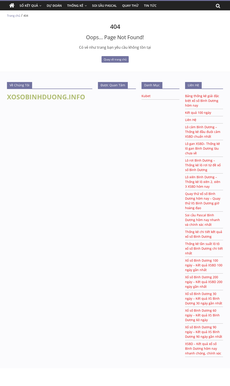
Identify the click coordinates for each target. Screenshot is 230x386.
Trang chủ (13, 16)
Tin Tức (150, 5)
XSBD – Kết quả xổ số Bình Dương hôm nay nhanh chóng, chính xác (203, 348)
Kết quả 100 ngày (198, 112)
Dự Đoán (54, 5)
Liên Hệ (190, 120)
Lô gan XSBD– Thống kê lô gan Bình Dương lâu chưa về (202, 148)
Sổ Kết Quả (29, 5)
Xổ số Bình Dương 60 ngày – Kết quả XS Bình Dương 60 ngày (202, 315)
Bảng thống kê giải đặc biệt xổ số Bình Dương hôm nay (202, 100)
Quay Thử (130, 5)
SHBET (5, 370)
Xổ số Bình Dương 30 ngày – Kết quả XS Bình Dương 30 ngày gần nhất (203, 298)
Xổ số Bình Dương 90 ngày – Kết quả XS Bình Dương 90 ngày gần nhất (203, 332)
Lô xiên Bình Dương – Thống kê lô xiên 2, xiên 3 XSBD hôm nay (202, 182)
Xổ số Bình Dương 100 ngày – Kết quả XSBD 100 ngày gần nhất (203, 265)
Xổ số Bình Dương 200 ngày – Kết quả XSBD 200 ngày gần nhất (203, 282)
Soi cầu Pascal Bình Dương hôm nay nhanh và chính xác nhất (202, 220)
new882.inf (48, 375)
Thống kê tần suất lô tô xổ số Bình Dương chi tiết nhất (204, 248)
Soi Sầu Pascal (104, 5)
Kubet (146, 96)
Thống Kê (75, 5)
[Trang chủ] (12, 5)
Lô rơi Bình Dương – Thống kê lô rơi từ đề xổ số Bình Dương (203, 165)
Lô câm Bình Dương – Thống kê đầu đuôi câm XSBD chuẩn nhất (202, 132)
